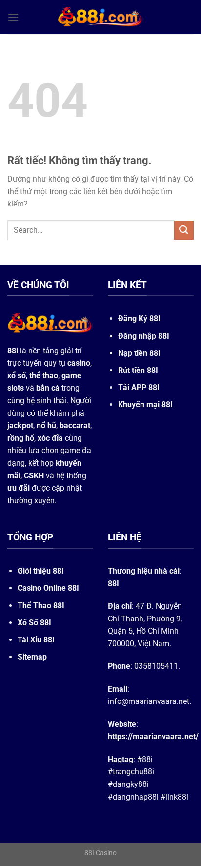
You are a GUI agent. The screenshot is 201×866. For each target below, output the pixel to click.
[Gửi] (184, 230)
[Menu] (13, 17)
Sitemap (32, 656)
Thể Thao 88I (41, 605)
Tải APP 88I (139, 387)
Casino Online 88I (48, 588)
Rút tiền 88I (138, 370)
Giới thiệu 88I (41, 571)
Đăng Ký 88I (139, 318)
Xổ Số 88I (34, 622)
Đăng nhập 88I (143, 336)
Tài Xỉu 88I (36, 639)
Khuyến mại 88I (145, 404)
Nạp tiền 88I (139, 353)
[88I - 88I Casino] (100, 17)
